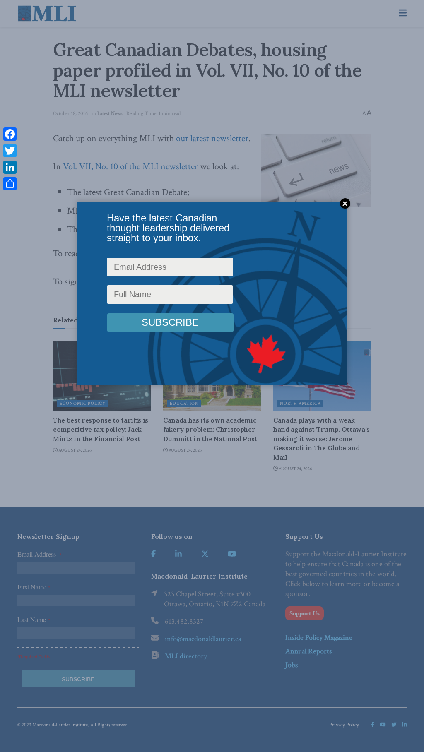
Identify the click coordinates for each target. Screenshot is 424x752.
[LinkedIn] (10, 167)
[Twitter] (10, 150)
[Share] (10, 183)
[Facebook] (10, 134)
